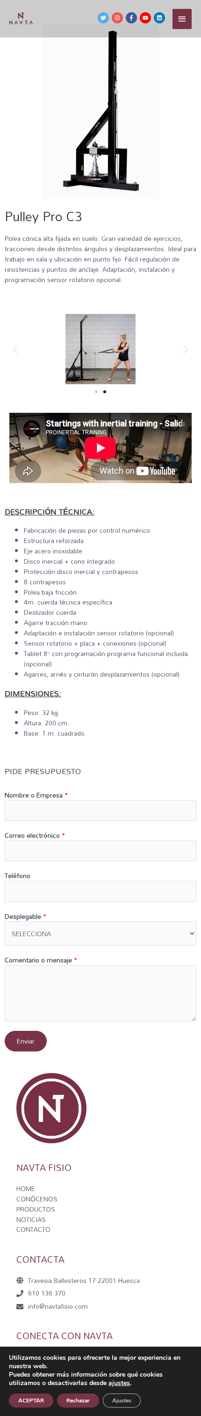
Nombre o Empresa (36, 795)
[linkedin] (160, 17)
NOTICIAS (31, 1219)
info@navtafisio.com (58, 1306)
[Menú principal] (182, 19)
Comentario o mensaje (41, 960)
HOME (25, 1188)
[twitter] (104, 17)
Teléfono (17, 876)
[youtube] (146, 17)
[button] (96, 391)
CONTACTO (33, 1229)
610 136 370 (46, 1293)
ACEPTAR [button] (31, 1400)
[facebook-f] (132, 17)
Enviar (26, 1041)
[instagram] (118, 17)
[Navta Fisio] (21, 18)
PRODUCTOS (35, 1209)
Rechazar (78, 1400)
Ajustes (121, 1400)
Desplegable (25, 916)
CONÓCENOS (36, 1198)
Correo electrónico (35, 835)
